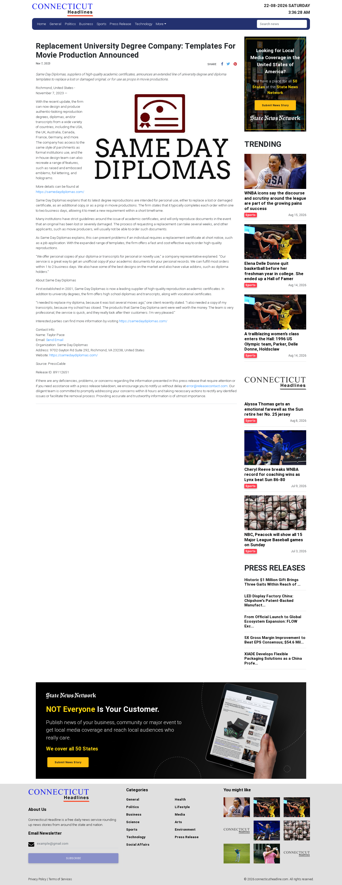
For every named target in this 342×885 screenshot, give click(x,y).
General (55, 24)
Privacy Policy (37, 879)
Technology (143, 24)
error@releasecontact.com (207, 386)
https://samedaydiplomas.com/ (60, 191)
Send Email (54, 340)
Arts (178, 822)
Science (132, 822)
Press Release (120, 24)
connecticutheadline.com (271, 879)
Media (180, 814)
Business (86, 24)
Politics (70, 24)
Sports (101, 24)
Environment (185, 829)
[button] (222, 64)
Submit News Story (275, 105)
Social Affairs (137, 844)
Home (41, 24)
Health (180, 799)
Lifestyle (182, 807)
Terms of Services (60, 879)
